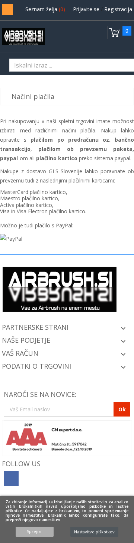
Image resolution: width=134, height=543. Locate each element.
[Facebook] (11, 478)
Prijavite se (87, 9)
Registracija (118, 9)
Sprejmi (34, 531)
